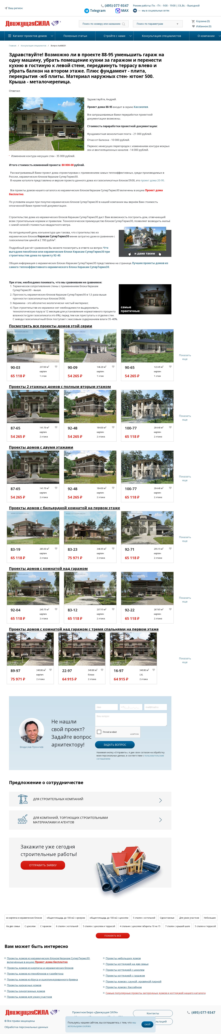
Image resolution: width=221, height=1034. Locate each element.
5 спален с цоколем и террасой (99, 926)
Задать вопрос (115, 744)
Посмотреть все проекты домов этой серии (50, 325)
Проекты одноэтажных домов (26, 991)
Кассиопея (141, 107)
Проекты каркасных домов (24, 985)
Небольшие (210, 917)
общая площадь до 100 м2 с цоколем (109, 917)
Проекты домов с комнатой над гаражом (48, 568)
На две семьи (13, 926)
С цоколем (30, 926)
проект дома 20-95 (152, 180)
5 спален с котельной (144, 917)
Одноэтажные (167, 917)
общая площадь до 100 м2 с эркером (66, 917)
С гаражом (45, 926)
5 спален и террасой (205, 926)
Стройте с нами (114, 36)
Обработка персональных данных (26, 1027)
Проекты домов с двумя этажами (41, 447)
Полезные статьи (75, 36)
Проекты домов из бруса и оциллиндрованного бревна (42, 979)
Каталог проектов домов (30, 36)
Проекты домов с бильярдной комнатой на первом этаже (64, 507)
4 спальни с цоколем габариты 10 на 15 (140, 926)
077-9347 (117, 5)
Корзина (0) (203, 21)
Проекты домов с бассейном (124, 987)
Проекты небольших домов (123, 958)
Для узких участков (189, 917)
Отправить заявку (43, 865)
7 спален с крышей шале (177, 926)
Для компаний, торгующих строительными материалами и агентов (70, 820)
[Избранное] (57, 372)
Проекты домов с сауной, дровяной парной (133, 981)
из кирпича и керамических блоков (24, 917)
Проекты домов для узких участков (29, 996)
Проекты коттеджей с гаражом (125, 975)
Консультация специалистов (161, 36)
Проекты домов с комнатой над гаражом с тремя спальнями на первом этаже (84, 629)
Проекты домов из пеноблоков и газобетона (35, 973)
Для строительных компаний (58, 799)
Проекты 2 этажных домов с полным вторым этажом (60, 386)
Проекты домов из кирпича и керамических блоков (40, 968)
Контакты (153, 1013)
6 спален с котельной (67, 926)
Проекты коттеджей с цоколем (125, 970)
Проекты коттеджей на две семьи (127, 964)
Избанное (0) (203, 26)
